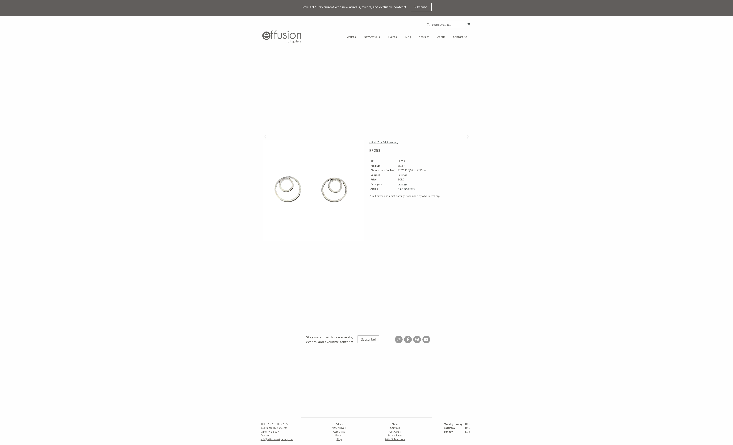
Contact (265, 435)
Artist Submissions (395, 439)
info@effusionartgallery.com (277, 439)
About (441, 37)
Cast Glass (339, 431)
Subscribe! (421, 7)
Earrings (402, 184)
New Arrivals (372, 37)
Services (424, 37)
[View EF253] (313, 190)
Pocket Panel (395, 435)
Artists (351, 37)
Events (392, 37)
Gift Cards (395, 431)
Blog (408, 37)
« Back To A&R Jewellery (383, 142)
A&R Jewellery (406, 188)
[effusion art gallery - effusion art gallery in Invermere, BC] (282, 36)
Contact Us (460, 37)
